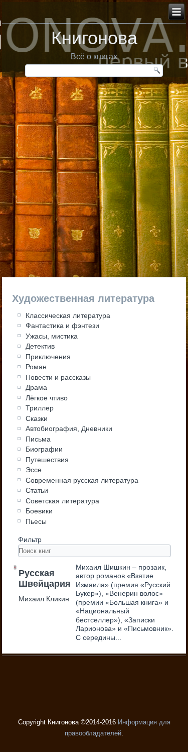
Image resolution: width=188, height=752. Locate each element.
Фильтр (31, 539)
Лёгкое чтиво (47, 398)
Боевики (39, 511)
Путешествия (47, 460)
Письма (38, 439)
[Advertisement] (94, 181)
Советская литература (62, 501)
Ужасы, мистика (52, 336)
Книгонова (94, 38)
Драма (36, 387)
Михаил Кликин (44, 599)
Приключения (48, 357)
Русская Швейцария (45, 578)
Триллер (40, 408)
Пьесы (36, 521)
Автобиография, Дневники (69, 428)
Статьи (37, 490)
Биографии (44, 449)
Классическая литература (68, 315)
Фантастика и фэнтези (62, 325)
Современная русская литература (82, 480)
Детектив (40, 346)
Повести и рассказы (58, 377)
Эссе (34, 470)
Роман (36, 367)
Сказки (37, 418)
